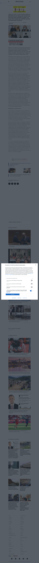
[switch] (31, 280)
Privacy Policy (25, 297)
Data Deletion (14, 297)
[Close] (36, 265)
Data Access (19, 297)
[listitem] (19, 278)
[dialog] (19, 281)
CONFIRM (12, 294)
